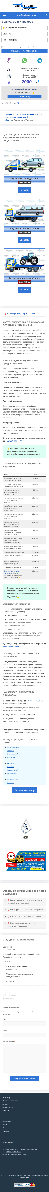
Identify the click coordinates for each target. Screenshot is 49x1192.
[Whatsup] (24, 60)
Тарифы (6, 1110)
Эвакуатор (6, 1097)
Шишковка (10, 783)
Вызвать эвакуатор (24, 790)
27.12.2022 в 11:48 (9, 949)
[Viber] (9, 60)
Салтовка (10, 751)
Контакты (6, 1131)
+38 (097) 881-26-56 (26, 15)
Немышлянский (12, 770)
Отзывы (5, 1125)
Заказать (24, 190)
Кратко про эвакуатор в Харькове (21, 314)
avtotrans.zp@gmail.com (17, 1154)
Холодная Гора (12, 779)
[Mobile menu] (5, 16)
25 (18, 103)
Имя (5, 1019)
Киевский (10, 767)
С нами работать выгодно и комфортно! (19, 47)
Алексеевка (11, 763)
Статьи (5, 1128)
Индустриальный (13, 747)
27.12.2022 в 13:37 (12, 969)
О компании (7, 1121)
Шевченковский (12, 754)
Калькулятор (24, 96)
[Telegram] (40, 60)
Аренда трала (8, 1107)
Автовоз (5, 1104)
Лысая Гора (11, 757)
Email (5, 1030)
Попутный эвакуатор (10, 1101)
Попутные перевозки (27, 6)
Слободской (11, 773)
